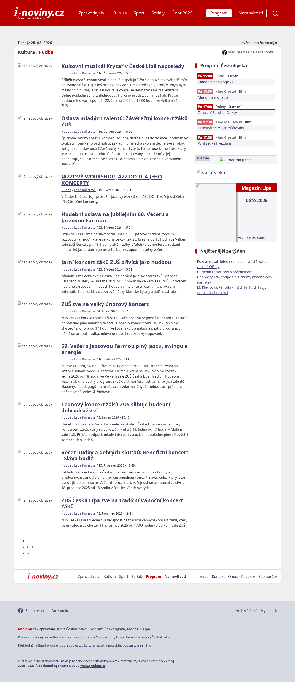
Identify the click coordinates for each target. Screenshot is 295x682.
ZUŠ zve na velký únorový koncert (105, 304)
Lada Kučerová (85, 73)
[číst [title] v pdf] (215, 212)
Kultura (119, 13)
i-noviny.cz (27, 629)
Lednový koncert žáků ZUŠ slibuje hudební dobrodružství (115, 407)
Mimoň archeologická (215, 82)
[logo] (39, 13)
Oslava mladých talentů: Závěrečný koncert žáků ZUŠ (124, 121)
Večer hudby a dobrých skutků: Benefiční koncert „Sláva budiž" (124, 455)
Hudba (45, 52)
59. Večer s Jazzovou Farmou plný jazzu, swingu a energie (124, 348)
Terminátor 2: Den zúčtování (221, 128)
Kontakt (218, 576)
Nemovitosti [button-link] (251, 13)
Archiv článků (247, 610)
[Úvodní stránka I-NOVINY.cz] (43, 576)
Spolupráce (268, 576)
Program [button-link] (219, 13)
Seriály (158, 13)
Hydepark (269, 610)
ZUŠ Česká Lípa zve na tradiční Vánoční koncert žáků (122, 503)
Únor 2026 (181, 13)
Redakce (248, 576)
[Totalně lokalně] (211, 171)
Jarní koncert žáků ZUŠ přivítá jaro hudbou (116, 262)
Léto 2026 (257, 200)
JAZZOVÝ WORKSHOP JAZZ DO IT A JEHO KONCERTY (111, 179)
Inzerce (202, 576)
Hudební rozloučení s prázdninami (225, 271)
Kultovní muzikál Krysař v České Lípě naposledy (122, 66)
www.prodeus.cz (92, 666)
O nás (233, 576)
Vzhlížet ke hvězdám (214, 143)
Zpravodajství (92, 13)
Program (153, 576)
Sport (139, 13)
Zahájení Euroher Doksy (217, 112)
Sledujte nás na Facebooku (250, 52)
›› (28, 553)
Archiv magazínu (251, 237)
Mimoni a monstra (213, 97)
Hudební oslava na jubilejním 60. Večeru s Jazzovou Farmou (114, 217)
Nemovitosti (175, 576)
